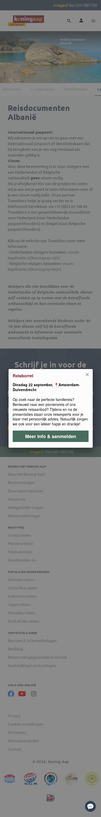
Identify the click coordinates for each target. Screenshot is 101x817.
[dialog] (50, 408)
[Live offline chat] (90, 806)
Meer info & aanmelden (50, 436)
